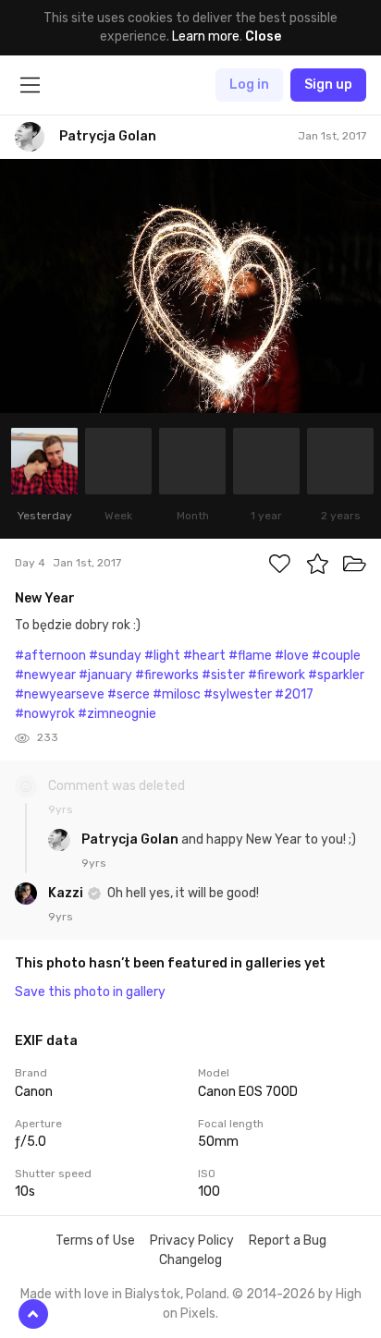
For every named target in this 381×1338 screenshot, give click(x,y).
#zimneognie (117, 714)
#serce (128, 694)
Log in (249, 84)
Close (263, 36)
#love (292, 655)
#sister (223, 675)
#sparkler (336, 675)
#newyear (45, 675)
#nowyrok (45, 714)
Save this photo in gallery (90, 992)
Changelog (190, 1260)
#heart (204, 655)
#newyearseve (59, 694)
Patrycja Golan (131, 839)
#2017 (294, 694)
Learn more (206, 36)
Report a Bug (287, 1240)
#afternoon (50, 655)
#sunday (115, 655)
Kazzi (67, 893)
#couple (336, 655)
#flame (250, 655)
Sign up (328, 84)
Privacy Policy (192, 1240)
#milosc (177, 694)
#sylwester (237, 694)
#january (105, 675)
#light (162, 655)
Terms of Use (95, 1240)
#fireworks (167, 675)
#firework (276, 675)
